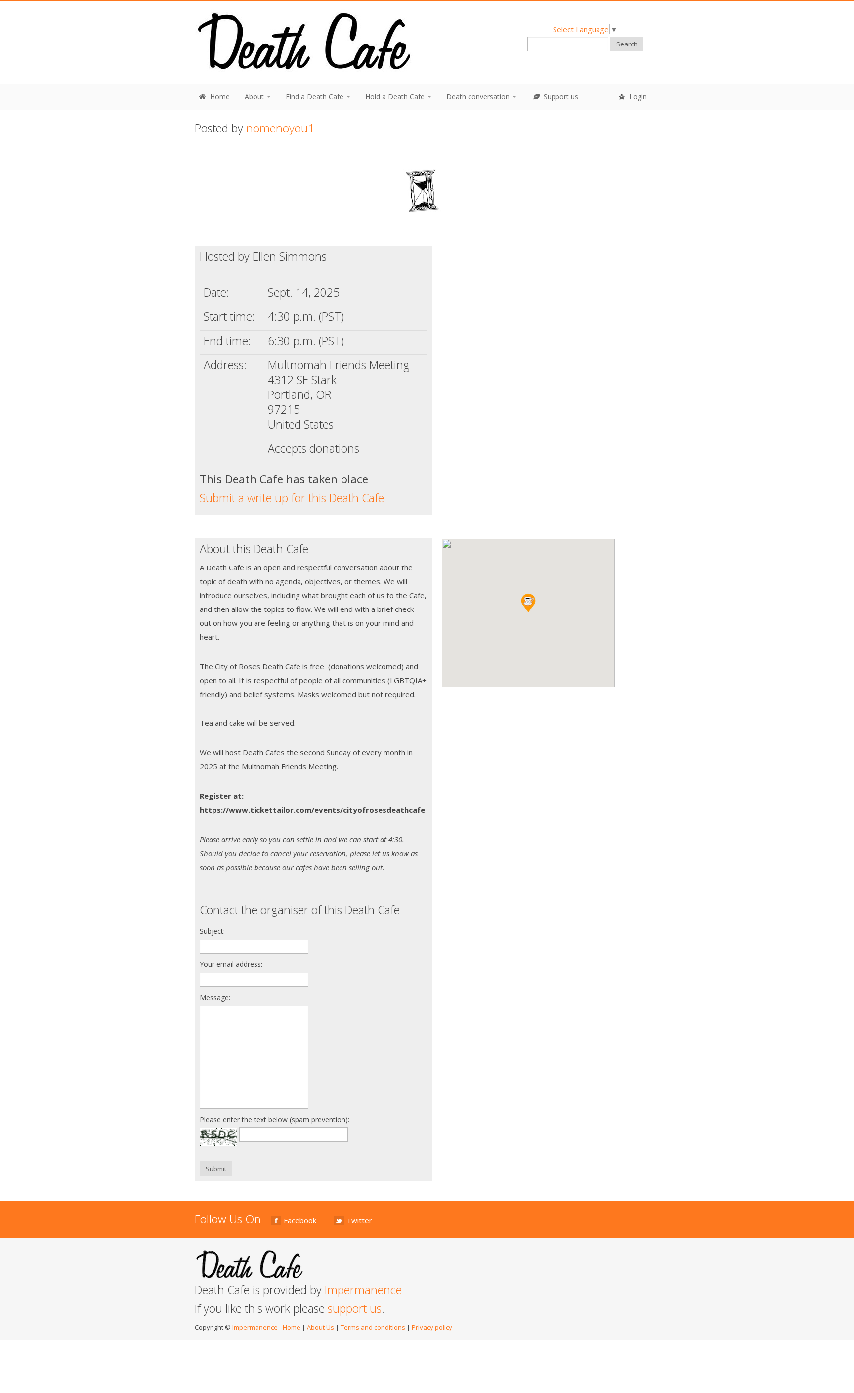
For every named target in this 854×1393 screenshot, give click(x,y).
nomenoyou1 (280, 128)
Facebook (300, 1220)
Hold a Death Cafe (396, 96)
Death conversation (479, 96)
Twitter (359, 1220)
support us (355, 1308)
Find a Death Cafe (315, 96)
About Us (320, 1327)
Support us (560, 96)
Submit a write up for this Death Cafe (292, 498)
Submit (216, 1168)
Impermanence (363, 1290)
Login (637, 96)
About (255, 96)
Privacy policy (432, 1327)
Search (627, 44)
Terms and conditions (373, 1327)
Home (219, 96)
